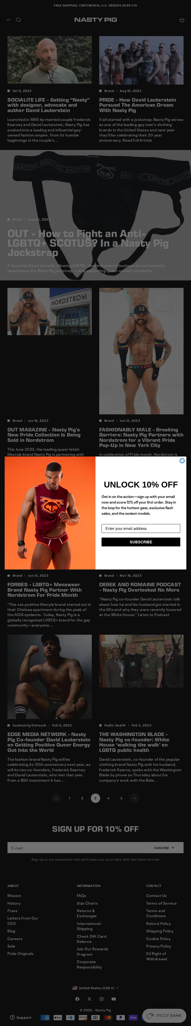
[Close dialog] (182, 460)
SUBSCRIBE (141, 542)
